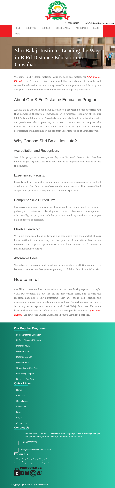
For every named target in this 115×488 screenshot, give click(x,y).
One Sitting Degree (25, 373)
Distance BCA (22, 362)
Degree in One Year (25, 379)
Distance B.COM (24, 357)
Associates (82, 28)
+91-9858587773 (29, 442)
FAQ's (17, 34)
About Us (20, 395)
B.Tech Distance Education (28, 335)
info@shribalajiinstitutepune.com (99, 23)
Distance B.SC (23, 351)
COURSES (46, 28)
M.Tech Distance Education (28, 340)
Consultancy (63, 28)
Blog (96, 28)
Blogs (18, 412)
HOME (17, 28)
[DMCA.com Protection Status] (28, 471)
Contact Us (21, 423)
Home (19, 390)
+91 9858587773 (71, 23)
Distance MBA (23, 346)
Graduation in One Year (27, 368)
